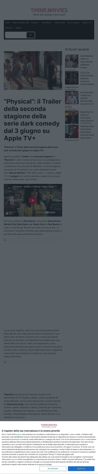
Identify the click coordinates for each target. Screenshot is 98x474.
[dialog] (49, 447)
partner (19, 434)
